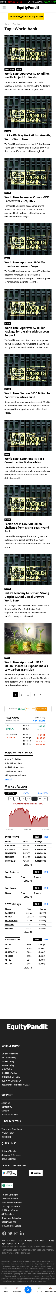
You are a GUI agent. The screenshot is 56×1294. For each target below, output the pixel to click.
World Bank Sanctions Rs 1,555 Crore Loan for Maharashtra (24, 460)
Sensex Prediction (12, 759)
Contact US (6, 1107)
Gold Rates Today (9, 1210)
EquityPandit (28, 8)
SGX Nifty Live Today (11, 1081)
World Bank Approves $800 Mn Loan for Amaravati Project (24, 264)
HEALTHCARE (10, 69)
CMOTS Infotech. (22, 1253)
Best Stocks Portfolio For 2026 (15, 1085)
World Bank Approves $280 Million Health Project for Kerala (27, 75)
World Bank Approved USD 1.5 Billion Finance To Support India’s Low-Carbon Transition (26, 666)
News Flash (30, 709)
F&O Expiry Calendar (10, 1206)
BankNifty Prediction (14, 767)
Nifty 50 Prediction (13, 763)
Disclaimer (6, 1137)
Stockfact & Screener (11, 1155)
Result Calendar (8, 1159)
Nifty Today (6, 1069)
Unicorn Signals (8, 1151)
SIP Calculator (8, 1214)
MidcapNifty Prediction (15, 775)
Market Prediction (9, 1054)
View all (7, 779)
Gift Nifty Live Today (10, 1077)
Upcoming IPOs (8, 1222)
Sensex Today (7, 1065)
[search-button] (28, 1289)
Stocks (4, 1240)
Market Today (7, 1061)
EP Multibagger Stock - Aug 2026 (25, 16)
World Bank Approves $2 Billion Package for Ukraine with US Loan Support (26, 331)
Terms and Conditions (11, 1129)
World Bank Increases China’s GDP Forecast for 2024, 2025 (26, 199)
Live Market (41, 709)
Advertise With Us (9, 1114)
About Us (5, 1103)
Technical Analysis (9, 1198)
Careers (5, 1111)
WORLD (7, 131)
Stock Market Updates (11, 1202)
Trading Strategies (9, 1195)
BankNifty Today (9, 1073)
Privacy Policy (7, 1133)
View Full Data (39, 721)
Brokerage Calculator (11, 1218)
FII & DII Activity (8, 1057)
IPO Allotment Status (11, 1226)
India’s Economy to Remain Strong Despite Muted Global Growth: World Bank (26, 597)
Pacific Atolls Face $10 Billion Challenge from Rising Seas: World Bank (26, 527)
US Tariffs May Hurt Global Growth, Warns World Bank (27, 137)
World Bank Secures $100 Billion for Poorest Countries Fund (27, 395)
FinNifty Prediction (13, 771)
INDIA (19, 69)
